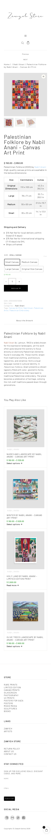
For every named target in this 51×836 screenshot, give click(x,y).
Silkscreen (10, 693)
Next (25, 59)
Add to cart (14, 288)
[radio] (12, 262)
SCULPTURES (10, 709)
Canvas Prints (12, 690)
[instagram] (6, 817)
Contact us (10, 754)
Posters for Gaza (13, 701)
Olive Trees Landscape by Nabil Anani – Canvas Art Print (25, 638)
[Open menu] (25, 35)
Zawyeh (8, 729)
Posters (8, 703)
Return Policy (12, 749)
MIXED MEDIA (10, 706)
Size (6, 255)
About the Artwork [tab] (24, 320)
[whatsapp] (18, 817)
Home (6, 64)
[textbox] (25, 238)
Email (6, 788)
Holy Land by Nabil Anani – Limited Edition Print (22, 577)
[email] (12, 817)
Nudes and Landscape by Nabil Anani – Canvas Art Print (24, 455)
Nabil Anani (19, 64)
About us (9, 751)
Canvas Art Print (15, 308)
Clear (45, 256)
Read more (11, 585)
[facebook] (23, 817)
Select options (13, 463)
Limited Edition (12, 687)
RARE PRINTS (10, 685)
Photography (11, 695)
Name (6, 778)
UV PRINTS (9, 698)
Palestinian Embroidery (19, 310)
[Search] (42, 52)
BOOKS (7, 711)
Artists (8, 731)
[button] (43, 76)
